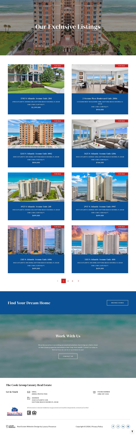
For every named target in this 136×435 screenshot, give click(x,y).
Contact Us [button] (68, 356)
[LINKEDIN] (123, 426)
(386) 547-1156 (103, 394)
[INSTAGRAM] (118, 426)
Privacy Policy (97, 426)
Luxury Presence (49, 426)
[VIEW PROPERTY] (36, 87)
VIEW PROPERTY (36, 88)
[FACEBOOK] (113, 426)
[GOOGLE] (128, 426)
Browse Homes (117, 303)
